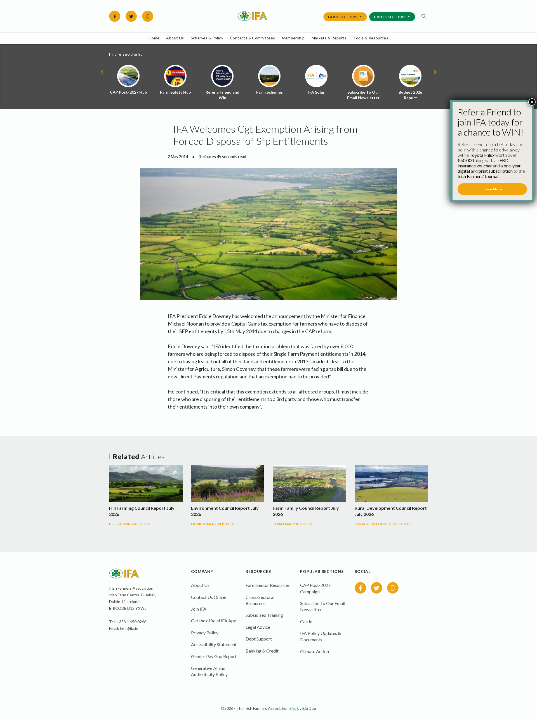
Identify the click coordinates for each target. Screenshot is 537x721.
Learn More (492, 189)
